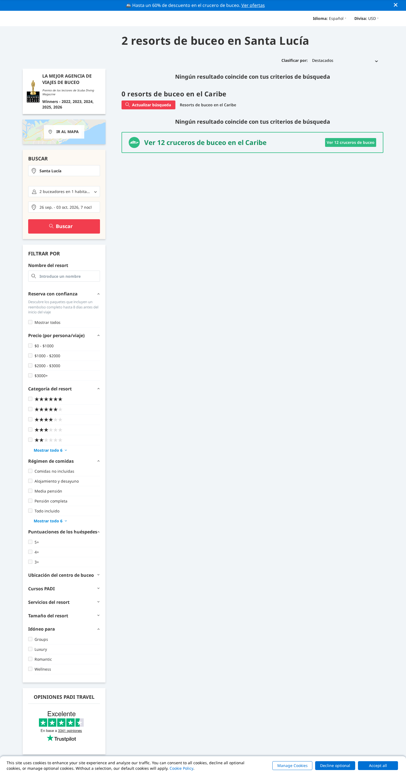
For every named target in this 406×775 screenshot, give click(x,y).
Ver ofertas (253, 5)
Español (336, 18)
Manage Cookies (292, 765)
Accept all (378, 765)
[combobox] (64, 170)
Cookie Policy (181, 768)
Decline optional (335, 765)
